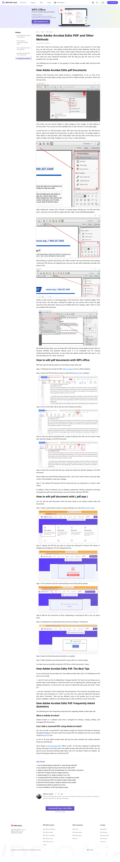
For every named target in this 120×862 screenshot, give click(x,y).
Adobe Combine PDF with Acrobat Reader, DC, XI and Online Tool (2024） (60, 770)
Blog (41, 2)
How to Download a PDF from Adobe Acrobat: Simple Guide (56, 780)
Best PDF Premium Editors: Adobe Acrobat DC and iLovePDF (56, 782)
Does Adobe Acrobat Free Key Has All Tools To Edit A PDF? (55, 768)
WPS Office (79, 373)
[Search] (97, 2)
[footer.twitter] (59, 794)
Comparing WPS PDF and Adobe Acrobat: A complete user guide (57, 777)
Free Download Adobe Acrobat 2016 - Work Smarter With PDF (56, 765)
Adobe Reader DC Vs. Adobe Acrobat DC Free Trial (53, 775)
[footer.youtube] (62, 794)
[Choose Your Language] (93, 2)
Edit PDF (46, 735)
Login (102, 2)
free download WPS (54, 746)
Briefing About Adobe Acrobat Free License (50, 785)
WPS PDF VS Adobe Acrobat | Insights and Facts (52, 773)
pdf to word (91, 508)
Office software (68, 369)
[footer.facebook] (56, 794)
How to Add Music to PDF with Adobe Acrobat (52, 787)
